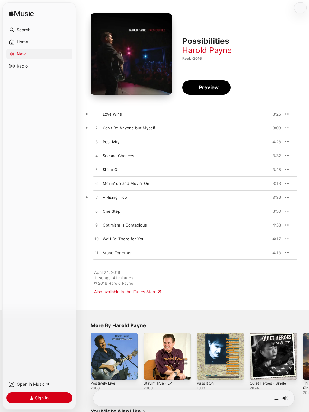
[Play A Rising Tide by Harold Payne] (97, 197)
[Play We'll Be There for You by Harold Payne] (97, 239)
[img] (21, 13)
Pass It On (205, 383)
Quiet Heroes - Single (268, 383)
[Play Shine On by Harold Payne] (97, 170)
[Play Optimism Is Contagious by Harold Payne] (97, 225)
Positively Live (103, 383)
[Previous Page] (84, 356)
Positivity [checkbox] (111, 141)
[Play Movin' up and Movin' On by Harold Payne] (97, 183)
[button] (39, 30)
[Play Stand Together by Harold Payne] (97, 253)
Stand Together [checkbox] (117, 252)
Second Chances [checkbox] (118, 155)
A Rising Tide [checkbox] (115, 197)
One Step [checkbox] (111, 211)
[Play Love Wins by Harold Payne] (97, 114)
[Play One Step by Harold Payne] (97, 211)
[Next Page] (303, 356)
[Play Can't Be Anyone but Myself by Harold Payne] (97, 128)
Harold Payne (207, 50)
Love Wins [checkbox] (112, 114)
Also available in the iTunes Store (125, 291)
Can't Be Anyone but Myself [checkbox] (129, 127)
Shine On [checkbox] (111, 169)
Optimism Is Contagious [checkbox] (125, 225)
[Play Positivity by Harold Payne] (97, 142)
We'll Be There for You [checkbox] (124, 238)
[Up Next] (276, 398)
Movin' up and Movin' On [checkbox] (126, 183)
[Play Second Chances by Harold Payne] (97, 156)
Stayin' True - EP (158, 383)
